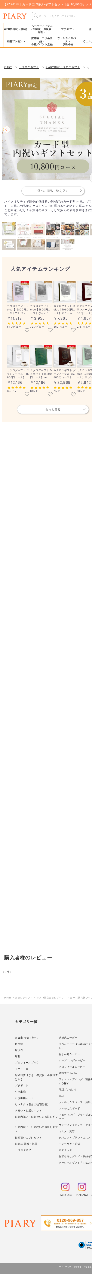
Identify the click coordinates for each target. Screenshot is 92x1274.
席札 (17, 1056)
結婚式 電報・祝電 (26, 1143)
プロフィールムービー (72, 1066)
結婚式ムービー (68, 1037)
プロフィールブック (27, 1062)
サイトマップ (65, 1267)
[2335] (27, 330)
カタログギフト (24, 997)
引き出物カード (24, 1098)
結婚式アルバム (68, 1073)
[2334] (73, 330)
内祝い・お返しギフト (28, 1110)
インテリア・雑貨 (69, 1143)
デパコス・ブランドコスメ (75, 1137)
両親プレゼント (68, 1089)
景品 (61, 1096)
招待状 (19, 1043)
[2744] (27, 394)
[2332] (50, 330)
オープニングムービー (72, 1060)
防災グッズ (65, 1150)
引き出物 (20, 1091)
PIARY (8, 997)
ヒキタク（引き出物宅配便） (32, 1104)
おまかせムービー (69, 1054)
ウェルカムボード (69, 1108)
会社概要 (77, 1267)
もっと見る (53, 409)
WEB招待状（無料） (16, 29)
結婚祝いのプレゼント (28, 1137)
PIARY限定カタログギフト (51, 997)
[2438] (50, 394)
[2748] (73, 394)
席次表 (19, 1050)
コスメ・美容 (67, 1131)
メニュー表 (21, 1069)
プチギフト (21, 1085)
